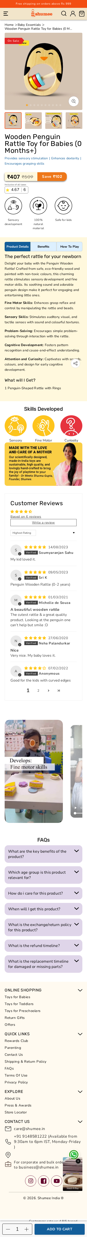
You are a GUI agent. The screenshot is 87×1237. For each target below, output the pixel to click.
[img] (35, 547)
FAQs (9, 1068)
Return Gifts (15, 1017)
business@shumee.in (38, 1167)
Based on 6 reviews (25, 516)
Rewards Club (16, 1040)
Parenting (13, 1047)
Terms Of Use (16, 1075)
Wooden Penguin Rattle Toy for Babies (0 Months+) (39, 28)
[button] (6, 13)
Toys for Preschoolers (23, 1011)
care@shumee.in (29, 1128)
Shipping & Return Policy (26, 1061)
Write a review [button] (43, 522)
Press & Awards (18, 1105)
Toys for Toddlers (19, 1004)
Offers (10, 1024)
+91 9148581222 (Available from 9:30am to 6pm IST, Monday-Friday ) (47, 1142)
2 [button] (38, 690)
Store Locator (16, 1112)
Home (9, 25)
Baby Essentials (29, 25)
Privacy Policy (16, 1082)
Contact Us (14, 1054)
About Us (12, 1098)
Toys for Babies (17, 997)
